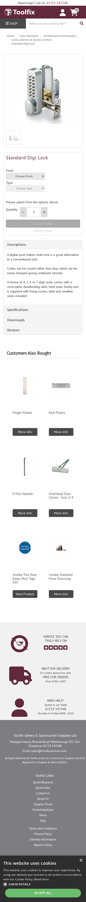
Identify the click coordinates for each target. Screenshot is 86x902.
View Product (25, 594)
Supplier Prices (43, 804)
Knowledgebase (43, 810)
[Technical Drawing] (13, 138)
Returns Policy (43, 845)
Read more (41, 879)
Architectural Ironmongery (60, 35)
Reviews (13, 330)
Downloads (16, 320)
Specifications (17, 310)
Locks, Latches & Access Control (31, 39)
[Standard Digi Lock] (43, 94)
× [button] (81, 860)
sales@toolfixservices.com (49, 751)
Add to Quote (43, 231)
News (43, 815)
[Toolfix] (19, 11)
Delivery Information (43, 839)
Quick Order (43, 788)
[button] (43, 884)
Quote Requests (43, 782)
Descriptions (16, 245)
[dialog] (43, 879)
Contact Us (43, 793)
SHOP (13, 23)
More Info (25, 432)
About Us (43, 799)
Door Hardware (29, 35)
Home (10, 35)
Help (43, 821)
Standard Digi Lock (23, 43)
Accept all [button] (43, 893)
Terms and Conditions (43, 828)
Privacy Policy (43, 834)
